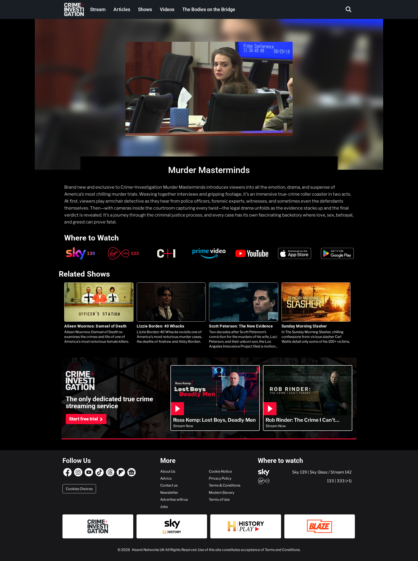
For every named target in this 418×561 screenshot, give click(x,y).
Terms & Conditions (224, 485)
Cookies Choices (79, 489)
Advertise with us (174, 499)
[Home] (74, 9)
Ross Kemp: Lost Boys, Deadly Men (214, 420)
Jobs (164, 506)
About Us (167, 471)
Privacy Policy (220, 478)
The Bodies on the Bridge (208, 9)
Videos (167, 9)
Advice (166, 478)
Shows (145, 9)
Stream (98, 9)
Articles (121, 9)
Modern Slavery (221, 492)
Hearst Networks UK (148, 550)
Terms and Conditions (282, 550)
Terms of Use (219, 499)
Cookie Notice (220, 471)
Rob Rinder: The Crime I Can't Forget (300, 420)
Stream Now (183, 426)
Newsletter (169, 492)
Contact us (169, 485)
